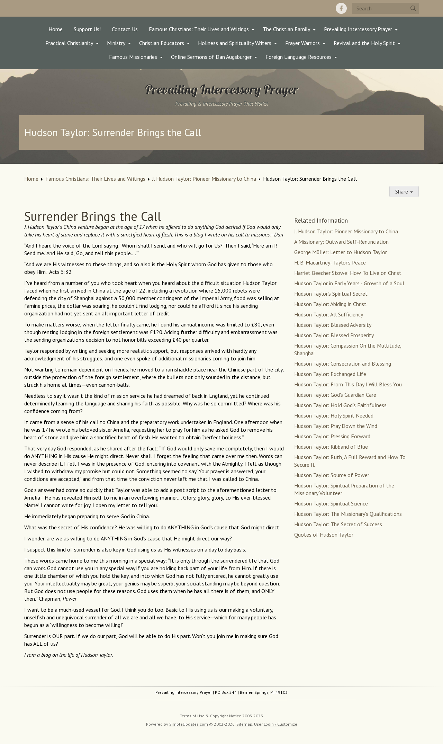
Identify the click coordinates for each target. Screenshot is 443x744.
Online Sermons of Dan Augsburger (211, 56)
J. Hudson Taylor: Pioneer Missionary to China (204, 178)
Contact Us (125, 29)
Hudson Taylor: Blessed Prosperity (334, 335)
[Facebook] (341, 8)
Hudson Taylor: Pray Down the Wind (335, 425)
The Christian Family (286, 29)
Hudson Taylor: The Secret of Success (338, 524)
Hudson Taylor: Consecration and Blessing (342, 363)
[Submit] (413, 8)
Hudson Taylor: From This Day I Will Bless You (348, 384)
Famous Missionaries (133, 56)
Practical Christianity (69, 42)
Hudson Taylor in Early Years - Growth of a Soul (349, 283)
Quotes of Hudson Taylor (323, 534)
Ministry (116, 42)
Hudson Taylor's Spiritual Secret (331, 293)
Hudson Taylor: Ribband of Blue (331, 446)
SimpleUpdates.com (188, 724)
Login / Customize (280, 724)
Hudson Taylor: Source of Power (331, 475)
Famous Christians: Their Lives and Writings (199, 29)
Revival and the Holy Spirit (364, 42)
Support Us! (87, 29)
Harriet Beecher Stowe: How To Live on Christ (347, 272)
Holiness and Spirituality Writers (234, 42)
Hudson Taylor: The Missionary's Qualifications (348, 513)
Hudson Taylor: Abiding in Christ (330, 304)
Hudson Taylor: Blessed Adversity (332, 324)
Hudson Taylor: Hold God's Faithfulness (340, 405)
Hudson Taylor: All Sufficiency (328, 314)
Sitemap (244, 724)
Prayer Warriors (302, 42)
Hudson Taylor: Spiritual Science (331, 503)
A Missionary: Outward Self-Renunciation (341, 241)
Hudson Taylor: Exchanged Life (330, 373)
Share (402, 191)
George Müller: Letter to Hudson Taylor (340, 252)
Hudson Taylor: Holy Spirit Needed (333, 415)
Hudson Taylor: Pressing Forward (332, 436)
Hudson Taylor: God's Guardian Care (335, 394)
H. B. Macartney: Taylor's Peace (330, 262)
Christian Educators (161, 42)
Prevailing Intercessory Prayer (358, 29)
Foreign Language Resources (298, 56)
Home (55, 29)
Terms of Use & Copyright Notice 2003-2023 (221, 715)
